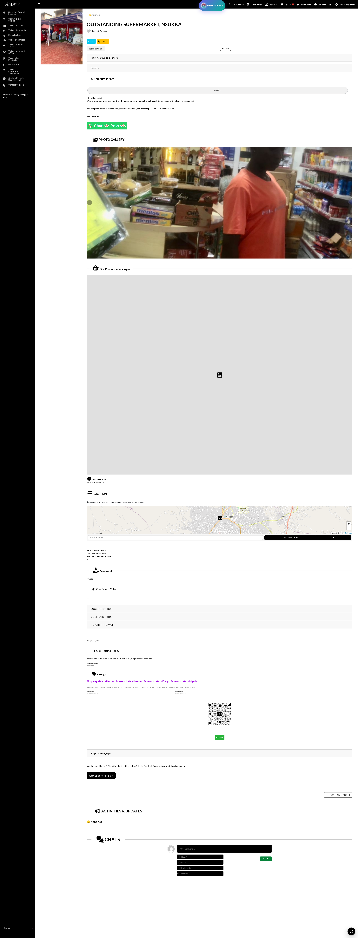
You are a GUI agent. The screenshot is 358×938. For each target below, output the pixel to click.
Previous (89, 203)
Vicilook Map (347, 533)
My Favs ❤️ (289, 4)
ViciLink (219, 737)
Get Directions (290, 537)
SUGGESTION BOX (101, 608)
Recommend (95, 49)
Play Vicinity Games (347, 4)
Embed (225, 48)
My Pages (273, 4)
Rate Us (95, 68)
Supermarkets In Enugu (156, 681)
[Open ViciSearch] (351, 931)
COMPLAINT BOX (101, 616)
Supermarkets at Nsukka (129, 681)
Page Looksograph (101, 753)
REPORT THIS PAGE (102, 624)
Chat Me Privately (109, 125)
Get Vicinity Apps (325, 4)
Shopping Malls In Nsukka (100, 681)
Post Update (306, 4)
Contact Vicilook (101, 775)
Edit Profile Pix (238, 4)
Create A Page (256, 4)
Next (349, 203)
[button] (349, 524)
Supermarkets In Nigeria (184, 681)
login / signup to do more (104, 57)
